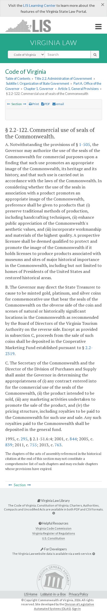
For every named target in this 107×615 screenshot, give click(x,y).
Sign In (76, 608)
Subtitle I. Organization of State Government (37, 83)
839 (8, 445)
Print (35, 104)
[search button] (95, 54)
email (60, 104)
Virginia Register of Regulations (53, 533)
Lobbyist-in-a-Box (53, 594)
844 (73, 439)
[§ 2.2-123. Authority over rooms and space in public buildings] (24, 104)
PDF (47, 104)
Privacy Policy (78, 594)
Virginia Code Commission (53, 528)
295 (24, 439)
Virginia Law (53, 42)
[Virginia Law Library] (53, 513)
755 (33, 445)
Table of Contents (17, 78)
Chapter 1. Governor (39, 89)
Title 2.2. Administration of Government (63, 78)
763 (58, 445)
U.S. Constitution (53, 538)
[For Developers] (93, 553)
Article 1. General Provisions (78, 89)
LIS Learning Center (39, 5)
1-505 (84, 144)
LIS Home (30, 594)
